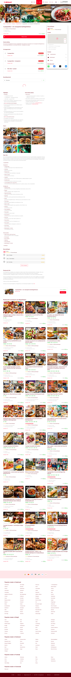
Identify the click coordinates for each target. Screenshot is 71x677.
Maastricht (37, 592)
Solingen (6, 651)
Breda (6, 603)
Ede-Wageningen (23, 594)
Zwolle (52, 613)
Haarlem (21, 609)
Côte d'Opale (7, 662)
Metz (36, 657)
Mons (36, 627)
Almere (6, 588)
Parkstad (37, 605)
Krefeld (37, 641)
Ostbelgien (53, 619)
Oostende (37, 633)
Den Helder (22, 584)
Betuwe (6, 602)
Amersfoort (7, 590)
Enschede (21, 598)
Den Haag (6, 613)
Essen (21, 645)
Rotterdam (37, 611)
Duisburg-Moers (23, 639)
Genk (21, 619)
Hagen (21, 649)
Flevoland (21, 600)
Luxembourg (38, 623)
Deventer (21, 586)
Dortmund (6, 649)
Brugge (6, 625)
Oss (36, 602)
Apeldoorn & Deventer (9, 594)
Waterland (53, 603)
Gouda (21, 603)
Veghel (52, 600)
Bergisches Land (7, 641)
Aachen (6, 639)
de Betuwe (6, 607)
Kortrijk (21, 631)
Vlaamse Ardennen (54, 627)
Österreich (6, 669)
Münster (52, 641)
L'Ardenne (22, 633)
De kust (6, 633)
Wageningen (53, 602)
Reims (37, 662)
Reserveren (63, 292)
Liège (36, 621)
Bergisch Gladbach (8, 643)
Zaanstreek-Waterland (55, 607)
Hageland (21, 623)
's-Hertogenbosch (54, 584)
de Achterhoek (7, 605)
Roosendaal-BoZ (38, 609)
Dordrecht (22, 590)
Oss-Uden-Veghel (39, 603)
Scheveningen (38, 613)
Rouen (52, 657)
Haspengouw (22, 625)
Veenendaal (53, 598)
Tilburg (52, 588)
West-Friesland (53, 605)
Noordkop (37, 598)
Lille (21, 662)
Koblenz (37, 639)
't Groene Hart (22, 605)
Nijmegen (37, 596)
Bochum (6, 645)
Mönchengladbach (54, 639)
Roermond (37, 607)
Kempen (21, 629)
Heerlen (21, 611)
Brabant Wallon (7, 623)
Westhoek (53, 633)
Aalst (5, 619)
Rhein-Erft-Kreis (54, 649)
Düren (21, 641)
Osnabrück (53, 645)
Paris (36, 661)
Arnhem (6, 596)
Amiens (6, 657)
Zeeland (52, 609)
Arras (6, 659)
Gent (21, 621)
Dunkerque (22, 657)
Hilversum (37, 584)
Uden (52, 592)
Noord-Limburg (38, 600)
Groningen (22, 607)
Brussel (6, 627)
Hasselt (21, 627)
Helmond (21, 613)
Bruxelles (6, 629)
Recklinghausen (53, 647)
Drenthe (21, 592)
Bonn (5, 647)
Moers (37, 647)
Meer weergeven (24, 265)
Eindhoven (22, 596)
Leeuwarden (38, 588)
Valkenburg (53, 596)
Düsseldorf (22, 643)
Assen (6, 598)
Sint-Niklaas (53, 623)
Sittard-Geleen (53, 586)
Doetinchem (22, 588)
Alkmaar (6, 586)
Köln (36, 643)
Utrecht (52, 594)
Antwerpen (7, 621)
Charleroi (6, 631)
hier (6, 103)
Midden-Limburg (38, 594)
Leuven (37, 619)
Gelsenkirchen (22, 647)
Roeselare (53, 621)
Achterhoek (7, 584)
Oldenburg (53, 643)
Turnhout (52, 625)
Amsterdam (7, 592)
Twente (52, 590)
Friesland (21, 602)
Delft (5, 609)
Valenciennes (53, 661)
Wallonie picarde (54, 631)
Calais (6, 661)
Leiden (37, 590)
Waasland (52, 629)
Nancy (37, 659)
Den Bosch (6, 611)
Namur (37, 629)
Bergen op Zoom (7, 600)
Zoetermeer (53, 611)
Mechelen (37, 625)
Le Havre (21, 661)
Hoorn (37, 586)
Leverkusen (38, 645)
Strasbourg (53, 659)
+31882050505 (56, 674)
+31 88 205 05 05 (38, 102)
